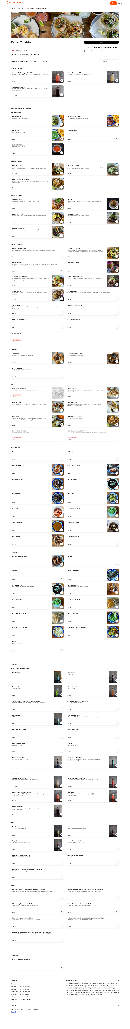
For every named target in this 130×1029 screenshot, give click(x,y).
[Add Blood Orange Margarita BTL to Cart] (116, 785)
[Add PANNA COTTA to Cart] (61, 375)
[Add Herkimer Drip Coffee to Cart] (61, 737)
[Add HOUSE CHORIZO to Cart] (116, 544)
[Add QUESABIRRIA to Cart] (61, 298)
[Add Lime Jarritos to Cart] (61, 694)
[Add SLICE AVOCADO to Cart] (116, 621)
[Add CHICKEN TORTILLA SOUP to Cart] (61, 187)
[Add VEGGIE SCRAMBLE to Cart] (116, 256)
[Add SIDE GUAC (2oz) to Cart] (61, 606)
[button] (21, 61)
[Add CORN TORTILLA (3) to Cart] (116, 606)
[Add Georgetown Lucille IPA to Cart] (116, 848)
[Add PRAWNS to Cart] (61, 515)
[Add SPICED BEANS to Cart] (116, 487)
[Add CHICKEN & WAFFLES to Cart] (61, 327)
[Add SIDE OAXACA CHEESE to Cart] (61, 635)
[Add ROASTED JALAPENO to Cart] (116, 124)
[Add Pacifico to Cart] (61, 834)
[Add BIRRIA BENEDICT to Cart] (116, 270)
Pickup (101, 42)
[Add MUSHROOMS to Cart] (61, 501)
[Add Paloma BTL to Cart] (116, 800)
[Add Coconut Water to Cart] (61, 722)
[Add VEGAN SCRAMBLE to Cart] (61, 270)
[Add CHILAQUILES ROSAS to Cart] (116, 327)
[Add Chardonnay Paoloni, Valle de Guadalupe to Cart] (61, 911)
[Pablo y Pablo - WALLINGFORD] (14, 2)
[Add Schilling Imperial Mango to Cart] (116, 862)
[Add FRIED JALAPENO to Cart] (116, 578)
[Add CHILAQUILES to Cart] (116, 298)
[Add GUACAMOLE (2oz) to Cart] (116, 515)
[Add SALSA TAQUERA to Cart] (116, 138)
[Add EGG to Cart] (61, 459)
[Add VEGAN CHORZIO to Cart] (116, 529)
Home (13, 8)
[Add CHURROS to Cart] (61, 361)
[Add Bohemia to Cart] (116, 834)
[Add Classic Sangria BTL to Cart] (61, 94)
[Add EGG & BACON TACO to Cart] (61, 221)
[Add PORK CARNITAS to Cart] (61, 487)
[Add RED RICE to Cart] (61, 649)
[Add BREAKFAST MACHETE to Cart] (116, 313)
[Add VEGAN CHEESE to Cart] (61, 529)
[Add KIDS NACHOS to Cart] (61, 410)
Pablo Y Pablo (30, 8)
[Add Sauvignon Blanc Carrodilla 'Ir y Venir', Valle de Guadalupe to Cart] (116, 897)
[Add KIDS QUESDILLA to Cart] (116, 396)
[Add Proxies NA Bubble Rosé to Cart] (116, 765)
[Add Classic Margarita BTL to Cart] (116, 80)
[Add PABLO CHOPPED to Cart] (61, 173)
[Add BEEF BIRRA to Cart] (61, 544)
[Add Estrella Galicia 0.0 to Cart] (61, 765)
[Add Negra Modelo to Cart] (61, 848)
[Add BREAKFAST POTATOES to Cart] (61, 564)
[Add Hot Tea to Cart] (116, 751)
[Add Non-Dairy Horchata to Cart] (116, 722)
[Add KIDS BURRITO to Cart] (116, 410)
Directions (14, 1012)
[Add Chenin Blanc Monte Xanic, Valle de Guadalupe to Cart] (116, 911)
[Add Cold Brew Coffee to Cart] (116, 737)
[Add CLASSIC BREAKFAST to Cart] (61, 256)
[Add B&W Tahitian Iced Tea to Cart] (61, 751)
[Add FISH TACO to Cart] (116, 207)
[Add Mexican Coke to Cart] (116, 680)
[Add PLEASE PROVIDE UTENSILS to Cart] (61, 967)
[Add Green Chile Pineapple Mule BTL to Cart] (61, 80)
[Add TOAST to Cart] (116, 564)
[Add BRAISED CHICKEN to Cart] (61, 473)
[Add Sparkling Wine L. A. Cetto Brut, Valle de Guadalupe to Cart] (61, 897)
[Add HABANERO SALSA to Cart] (61, 152)
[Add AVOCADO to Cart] (116, 501)
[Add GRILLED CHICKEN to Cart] (116, 473)
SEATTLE (20, 8)
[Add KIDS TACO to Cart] (61, 424)
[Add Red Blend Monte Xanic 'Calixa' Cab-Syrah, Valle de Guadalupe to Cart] (61, 939)
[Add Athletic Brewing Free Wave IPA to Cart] (116, 708)
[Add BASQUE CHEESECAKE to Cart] (116, 361)
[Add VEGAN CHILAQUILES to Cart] (61, 313)
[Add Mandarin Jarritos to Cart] (116, 694)
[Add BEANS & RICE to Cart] (116, 592)
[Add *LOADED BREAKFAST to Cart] (61, 284)
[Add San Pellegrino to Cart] (61, 680)
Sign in (120, 3)
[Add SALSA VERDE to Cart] (61, 138)
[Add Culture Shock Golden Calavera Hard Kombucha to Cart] (61, 877)
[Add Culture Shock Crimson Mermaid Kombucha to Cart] (61, 708)
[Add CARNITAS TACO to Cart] (116, 221)
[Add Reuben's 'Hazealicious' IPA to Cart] (61, 862)
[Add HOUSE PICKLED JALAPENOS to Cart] (116, 635)
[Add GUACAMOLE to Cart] (61, 124)
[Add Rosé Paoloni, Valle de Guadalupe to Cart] (61, 925)
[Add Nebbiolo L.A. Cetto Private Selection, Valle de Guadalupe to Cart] (116, 925)
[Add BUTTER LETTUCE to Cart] (116, 173)
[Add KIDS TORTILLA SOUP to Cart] (116, 424)
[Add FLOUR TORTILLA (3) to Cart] (61, 621)
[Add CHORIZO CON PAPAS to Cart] (61, 235)
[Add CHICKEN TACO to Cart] (61, 207)
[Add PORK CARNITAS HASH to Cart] (116, 284)
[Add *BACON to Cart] (116, 459)
